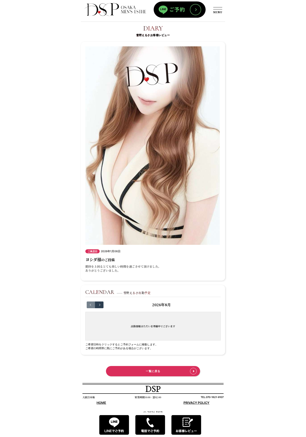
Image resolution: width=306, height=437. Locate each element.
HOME (101, 403)
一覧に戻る (153, 371)
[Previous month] (91, 304)
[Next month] (99, 304)
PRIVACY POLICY (196, 403)
